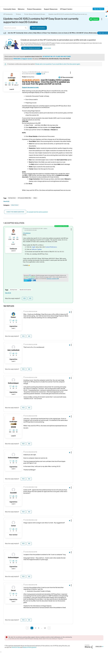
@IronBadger (27, 233)
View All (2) (8, 293)
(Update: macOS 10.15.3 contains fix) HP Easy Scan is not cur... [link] (68, 14)
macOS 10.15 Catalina (25, 289)
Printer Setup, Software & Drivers (34, 14)
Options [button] (102, 19)
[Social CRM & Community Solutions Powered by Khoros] (88, 646)
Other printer (14, 205)
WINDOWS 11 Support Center (22, 59)
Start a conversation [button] (38, 28)
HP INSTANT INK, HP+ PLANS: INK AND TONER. (57, 56)
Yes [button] (24, 298)
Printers (18, 14)
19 (45, 628)
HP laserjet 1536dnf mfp (24, 198)
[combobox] (15, 28)
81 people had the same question (37, 212)
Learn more (47, 48)
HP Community (8, 14)
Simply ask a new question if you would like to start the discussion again (57, 64)
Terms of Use (16, 647)
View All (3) (6, 201)
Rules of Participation (29, 647)
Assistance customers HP (52, 278)
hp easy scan (12, 198)
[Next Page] (49, 628)
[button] (70, 72)
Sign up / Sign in (98, 9)
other (35, 198)
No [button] (30, 298)
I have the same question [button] (15, 212)
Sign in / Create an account (31, 48)
